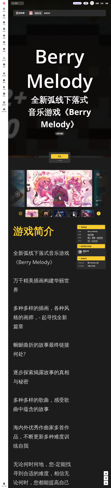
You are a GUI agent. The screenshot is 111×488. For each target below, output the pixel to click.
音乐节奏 (60, 134)
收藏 (97, 3)
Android (95, 241)
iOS (89, 241)
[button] (106, 473)
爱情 (93, 238)
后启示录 (100, 238)
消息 (106, 3)
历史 (102, 3)
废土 (89, 238)
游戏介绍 (38, 13)
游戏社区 (47, 13)
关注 (59, 156)
